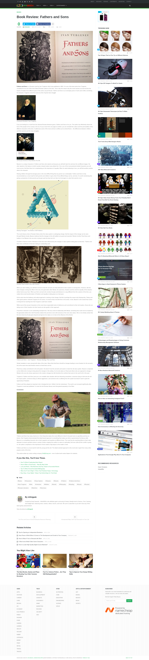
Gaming (19, 623)
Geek (44, 5)
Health (19, 629)
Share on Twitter (30, 24)
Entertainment (61, 5)
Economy (20, 609)
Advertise (122, 1)
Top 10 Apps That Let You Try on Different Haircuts (113, 55)
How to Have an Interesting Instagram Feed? (111, 398)
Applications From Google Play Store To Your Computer (114, 454)
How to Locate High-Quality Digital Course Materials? (33, 544)
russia (79, 484)
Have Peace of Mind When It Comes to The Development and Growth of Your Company (42, 535)
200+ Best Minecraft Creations (107, 169)
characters (28, 481)
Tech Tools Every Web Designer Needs (109, 141)
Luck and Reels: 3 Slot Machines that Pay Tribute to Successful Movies (40, 466)
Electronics (21, 612)
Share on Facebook (44, 24)
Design (19, 603)
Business (39, 592)
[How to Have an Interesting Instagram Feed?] (115, 384)
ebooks (56, 481)
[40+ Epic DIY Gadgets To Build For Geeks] (115, 69)
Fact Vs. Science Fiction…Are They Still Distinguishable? (54, 573)
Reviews (39, 609)
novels (54, 484)
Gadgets (39, 597)
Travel (19, 648)
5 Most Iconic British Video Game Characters (30, 541)
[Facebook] (18, 1)
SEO (37, 614)
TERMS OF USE (86, 657)
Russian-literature (23, 488)
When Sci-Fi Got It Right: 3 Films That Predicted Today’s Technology (39, 470)
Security (39, 612)
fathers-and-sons (75, 481)
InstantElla (101, 469)
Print (18, 643)
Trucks (19, 651)
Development (40, 594)
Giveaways (39, 600)
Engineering (60, 600)
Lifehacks (20, 637)
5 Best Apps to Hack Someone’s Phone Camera (112, 284)
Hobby (19, 634)
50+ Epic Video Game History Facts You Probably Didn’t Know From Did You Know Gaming (114, 199)
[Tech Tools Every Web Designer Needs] (115, 127)
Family (19, 614)
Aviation (19, 594)
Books (19, 12)
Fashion (19, 617)
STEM (51, 5)
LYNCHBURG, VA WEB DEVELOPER (35, 657)
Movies (78, 597)
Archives (98, 1)
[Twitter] (20, 1)
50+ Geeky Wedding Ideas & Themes (109, 312)
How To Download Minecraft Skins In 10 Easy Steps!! (113, 256)
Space (58, 606)
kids (31, 484)
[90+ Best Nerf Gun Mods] (115, 214)
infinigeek (27, 27)
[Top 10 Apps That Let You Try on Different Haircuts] (115, 41)
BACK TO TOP (129, 657)
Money (19, 640)
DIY (18, 606)
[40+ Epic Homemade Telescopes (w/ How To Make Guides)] (115, 97)
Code (57, 594)
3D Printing (59, 592)
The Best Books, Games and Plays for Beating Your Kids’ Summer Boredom (28, 574)
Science (58, 603)
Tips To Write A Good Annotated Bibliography (33, 468)
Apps (18, 592)
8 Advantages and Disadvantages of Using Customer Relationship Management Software (113, 341)
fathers (64, 481)
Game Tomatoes (102, 467)
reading (71, 484)
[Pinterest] (30, 1)
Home (38, 603)
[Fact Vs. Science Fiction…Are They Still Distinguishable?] (55, 561)
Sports (78, 603)
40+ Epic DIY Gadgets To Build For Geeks (110, 83)
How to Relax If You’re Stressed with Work (30, 538)
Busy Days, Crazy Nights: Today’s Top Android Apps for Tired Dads (39, 473)
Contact (128, 1)
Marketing (39, 606)
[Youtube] (22, 1)
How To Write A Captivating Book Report (31, 462)
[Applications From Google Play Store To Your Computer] (115, 440)
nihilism (47, 484)
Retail (19, 646)
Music (77, 600)
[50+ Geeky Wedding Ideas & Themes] (115, 298)
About (92, 1)
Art (77, 592)
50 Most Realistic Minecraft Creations (109, 370)
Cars (18, 600)
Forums (105, 1)
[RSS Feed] (27, 1)
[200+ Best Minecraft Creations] (115, 155)
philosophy (63, 484)
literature (38, 484)
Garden (19, 626)
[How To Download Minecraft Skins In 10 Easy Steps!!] (115, 242)
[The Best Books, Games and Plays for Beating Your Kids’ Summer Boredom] (28, 561)
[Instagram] (32, 1)
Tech (37, 5)
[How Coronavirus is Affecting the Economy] (115, 412)
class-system (39, 481)
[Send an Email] (25, 1)
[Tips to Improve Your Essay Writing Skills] (81, 561)
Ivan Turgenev (22, 484)
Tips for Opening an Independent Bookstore (30, 532)
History (19, 631)
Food (18, 620)
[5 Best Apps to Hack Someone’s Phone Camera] (115, 270)
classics (48, 481)
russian (87, 484)
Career (19, 597)
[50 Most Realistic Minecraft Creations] (115, 356)
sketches (34, 488)
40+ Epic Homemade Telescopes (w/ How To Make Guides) (112, 112)
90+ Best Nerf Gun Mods (105, 228)
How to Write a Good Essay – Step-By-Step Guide (34, 464)
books (20, 481)
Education (59, 597)
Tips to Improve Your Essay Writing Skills (80, 573)
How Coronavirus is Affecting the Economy (110, 426)
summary (43, 488)
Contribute (113, 1)
